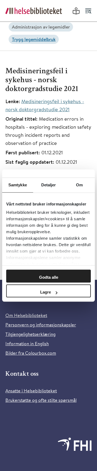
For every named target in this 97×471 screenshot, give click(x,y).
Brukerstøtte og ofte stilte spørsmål (41, 400)
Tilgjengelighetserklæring (30, 334)
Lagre (45, 292)
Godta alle (48, 277)
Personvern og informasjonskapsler (40, 325)
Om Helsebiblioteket (26, 315)
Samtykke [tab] (17, 185)
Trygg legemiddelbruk (34, 39)
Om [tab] (79, 185)
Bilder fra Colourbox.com (30, 353)
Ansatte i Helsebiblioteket (31, 391)
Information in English (27, 343)
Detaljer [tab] (48, 185)
